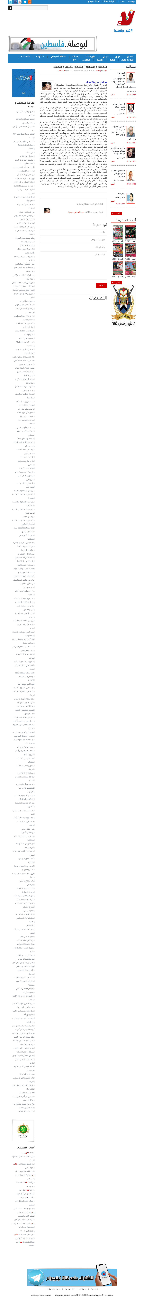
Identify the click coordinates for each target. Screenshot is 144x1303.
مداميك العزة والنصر (27, 301)
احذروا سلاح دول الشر (26, 1093)
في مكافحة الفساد (27, 212)
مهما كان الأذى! (28, 833)
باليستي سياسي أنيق (26, 476)
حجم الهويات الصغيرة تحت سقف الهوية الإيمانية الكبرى (24, 821)
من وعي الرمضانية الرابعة (24, 491)
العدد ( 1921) (117, 241)
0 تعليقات (61, 70)
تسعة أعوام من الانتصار (25, 955)
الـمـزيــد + (116, 213)
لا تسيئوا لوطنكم (28, 242)
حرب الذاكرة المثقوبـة (26, 773)
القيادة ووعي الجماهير (25, 1052)
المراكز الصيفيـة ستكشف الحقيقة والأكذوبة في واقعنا (25, 918)
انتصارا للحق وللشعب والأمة (24, 1041)
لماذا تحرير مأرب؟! (28, 457)
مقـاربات (40, 56)
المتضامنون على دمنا (26, 439)
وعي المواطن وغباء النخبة (24, 227)
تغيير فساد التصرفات (27, 1074)
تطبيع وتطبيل (29, 375)
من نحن (121, 1)
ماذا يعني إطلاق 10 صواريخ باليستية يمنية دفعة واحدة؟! (24, 145)
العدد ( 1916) (130, 276)
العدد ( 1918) (130, 259)
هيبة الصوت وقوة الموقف (23, 1033)
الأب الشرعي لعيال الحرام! (25, 305)
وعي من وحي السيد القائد (24, 896)
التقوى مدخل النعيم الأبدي (23, 1056)
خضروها (121, 193)
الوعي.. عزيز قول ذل (26, 409)
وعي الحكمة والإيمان (26, 747)
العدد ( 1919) (117, 259)
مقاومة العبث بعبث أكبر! (25, 472)
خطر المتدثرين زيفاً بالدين (25, 264)
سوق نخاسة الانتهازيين (26, 944)
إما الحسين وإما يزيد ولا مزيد (24, 357)
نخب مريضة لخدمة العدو (25, 673)
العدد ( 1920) (130, 241)
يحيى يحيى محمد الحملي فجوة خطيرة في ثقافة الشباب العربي (24, 1212)
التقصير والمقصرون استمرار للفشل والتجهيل (80, 66)
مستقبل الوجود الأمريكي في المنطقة (118, 173)
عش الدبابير (30, 926)
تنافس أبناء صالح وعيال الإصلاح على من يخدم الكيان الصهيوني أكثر (24, 1011)
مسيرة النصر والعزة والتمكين (23, 1004)
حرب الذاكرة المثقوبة (26, 554)
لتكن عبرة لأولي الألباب (26, 249)
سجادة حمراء (127, 60)
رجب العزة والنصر (28, 829)
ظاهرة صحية (30, 253)
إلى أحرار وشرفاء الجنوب (25, 428)
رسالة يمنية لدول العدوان (25, 238)
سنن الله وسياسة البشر (26, 684)
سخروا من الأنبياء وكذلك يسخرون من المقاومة (118, 151)
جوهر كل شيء (28, 911)
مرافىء (86, 60)
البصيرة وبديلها (29, 587)
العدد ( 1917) (117, 276)
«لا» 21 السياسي (58, 56)
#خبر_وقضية (123, 30)
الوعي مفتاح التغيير (26, 338)
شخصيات (25, 56)
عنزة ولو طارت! (29, 517)
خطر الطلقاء (30, 153)
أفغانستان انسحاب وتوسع (24, 576)
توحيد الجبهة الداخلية (26, 223)
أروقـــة (100, 60)
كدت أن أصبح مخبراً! (27, 245)
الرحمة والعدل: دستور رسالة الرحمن (119, 107)
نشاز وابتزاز (30, 480)
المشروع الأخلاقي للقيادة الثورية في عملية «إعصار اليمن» (24, 665)
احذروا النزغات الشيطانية (25, 899)
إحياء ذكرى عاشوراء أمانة (24, 688)
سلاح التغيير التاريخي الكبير (24, 1037)
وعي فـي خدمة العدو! (25, 565)
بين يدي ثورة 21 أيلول (26, 175)
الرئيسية (131, 1)
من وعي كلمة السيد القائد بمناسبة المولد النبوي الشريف (24, 624)
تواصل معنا (109, 1)
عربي (117, 56)
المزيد (112, 94)
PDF (74, 60)
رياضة (112, 60)
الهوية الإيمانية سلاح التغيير (23, 283)
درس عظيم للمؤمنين (26, 1111)
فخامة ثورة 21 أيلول (26, 959)
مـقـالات (131, 66)
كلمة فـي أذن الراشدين (25, 784)
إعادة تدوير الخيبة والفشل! (24, 543)
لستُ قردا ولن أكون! (27, 468)
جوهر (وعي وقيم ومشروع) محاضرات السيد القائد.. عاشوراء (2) (25, 160)
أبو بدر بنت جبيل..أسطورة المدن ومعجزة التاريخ (23, 1156)
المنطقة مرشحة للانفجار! (24, 558)
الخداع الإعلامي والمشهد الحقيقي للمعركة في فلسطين (24, 981)
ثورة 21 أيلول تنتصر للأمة (25, 179)
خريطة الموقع (94, 1)
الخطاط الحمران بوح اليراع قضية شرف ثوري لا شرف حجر (25, 1175)
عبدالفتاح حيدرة (101, 70)
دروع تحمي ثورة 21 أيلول (24, 699)
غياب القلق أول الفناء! (26, 561)
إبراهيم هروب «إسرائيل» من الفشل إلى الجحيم (25, 1201)
